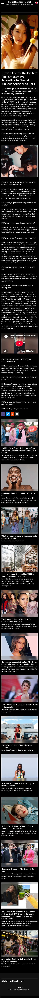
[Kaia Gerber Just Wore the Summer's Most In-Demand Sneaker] (19, 688)
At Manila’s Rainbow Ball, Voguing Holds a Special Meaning (18, 960)
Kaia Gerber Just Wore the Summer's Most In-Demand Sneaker (19, 706)
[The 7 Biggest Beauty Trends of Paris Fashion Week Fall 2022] (19, 603)
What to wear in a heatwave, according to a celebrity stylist (19, 537)
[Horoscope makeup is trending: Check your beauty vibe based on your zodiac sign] (19, 646)
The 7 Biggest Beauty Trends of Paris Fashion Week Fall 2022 (17, 620)
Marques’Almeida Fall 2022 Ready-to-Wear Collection (17, 784)
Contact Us (19, 987)
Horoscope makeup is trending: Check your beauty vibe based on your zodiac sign (19, 663)
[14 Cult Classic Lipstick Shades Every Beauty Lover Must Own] (19, 810)
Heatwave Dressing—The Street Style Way (17, 870)
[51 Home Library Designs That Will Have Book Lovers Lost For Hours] (19, 558)
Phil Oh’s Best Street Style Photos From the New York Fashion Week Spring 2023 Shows (18, 450)
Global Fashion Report (19, 1)
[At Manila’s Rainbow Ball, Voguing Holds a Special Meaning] (19, 943)
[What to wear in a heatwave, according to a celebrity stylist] (19, 520)
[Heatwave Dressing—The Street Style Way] (19, 853)
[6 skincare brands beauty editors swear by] (19, 477)
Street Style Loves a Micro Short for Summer (16, 746)
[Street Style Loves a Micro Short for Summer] (19, 729)
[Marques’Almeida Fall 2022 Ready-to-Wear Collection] (19, 767)
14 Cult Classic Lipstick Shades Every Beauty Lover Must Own (17, 827)
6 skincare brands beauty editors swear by (18, 494)
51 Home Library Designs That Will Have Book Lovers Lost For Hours (18, 575)
